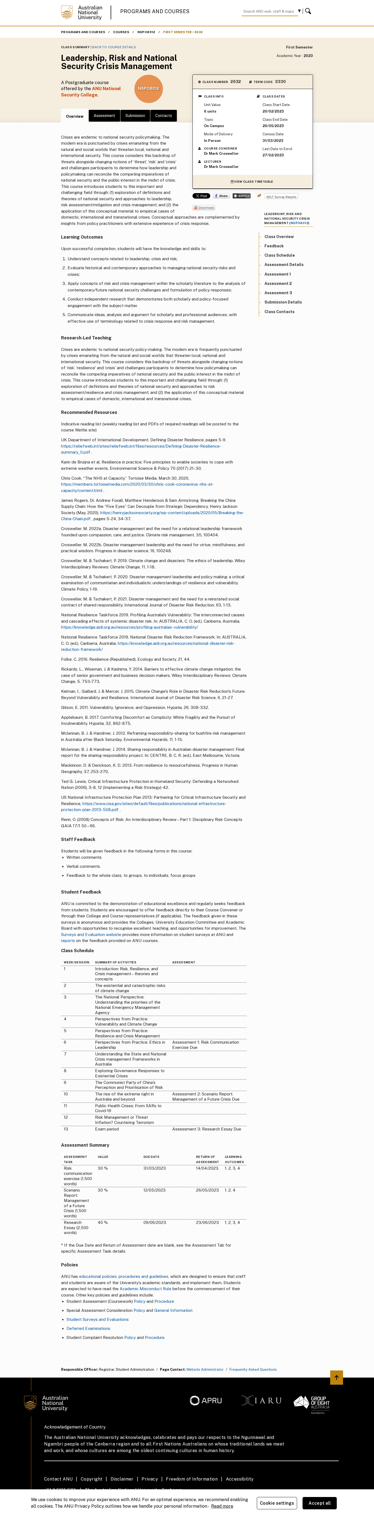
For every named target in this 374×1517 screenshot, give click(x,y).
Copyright (92, 1479)
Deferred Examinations (88, 1328)
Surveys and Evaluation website (91, 934)
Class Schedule (279, 255)
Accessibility (240, 1479)
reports (68, 940)
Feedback (274, 246)
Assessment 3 (278, 293)
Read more (222, 1506)
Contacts (163, 115)
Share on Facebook (221, 196)
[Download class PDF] (203, 208)
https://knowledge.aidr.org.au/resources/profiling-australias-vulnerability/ (129, 627)
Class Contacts (279, 311)
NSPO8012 (146, 32)
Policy (139, 1301)
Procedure (164, 1301)
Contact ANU (58, 1479)
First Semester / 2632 (183, 32)
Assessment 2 (278, 283)
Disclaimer (122, 1479)
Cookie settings (277, 1503)
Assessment (104, 115)
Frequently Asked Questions (253, 1369)
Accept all (320, 1503)
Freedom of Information (192, 1479)
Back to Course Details (114, 47)
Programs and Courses (155, 11)
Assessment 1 (277, 274)
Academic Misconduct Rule (145, 1288)
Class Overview (279, 236)
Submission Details (283, 302)
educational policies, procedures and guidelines (123, 1276)
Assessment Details (284, 264)
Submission (135, 115)
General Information (173, 1310)
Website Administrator (205, 1369)
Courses (121, 32)
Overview (75, 116)
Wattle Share (241, 196)
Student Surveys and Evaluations (98, 1319)
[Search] (309, 11)
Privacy (150, 1479)
